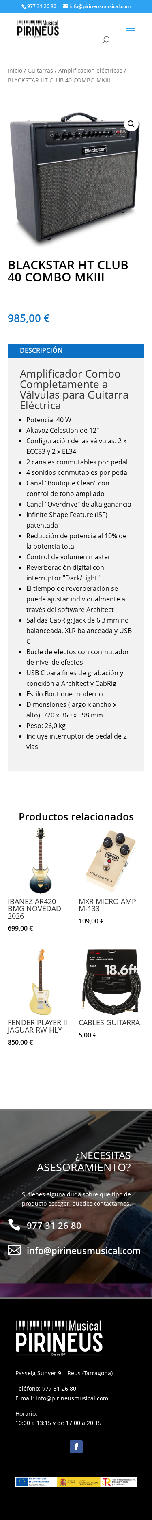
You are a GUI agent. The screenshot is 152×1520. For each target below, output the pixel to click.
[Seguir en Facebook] (76, 1446)
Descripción (41, 350)
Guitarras (40, 70)
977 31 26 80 (59, 1388)
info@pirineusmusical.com (72, 1398)
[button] (131, 124)
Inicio (15, 70)
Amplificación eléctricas (90, 70)
